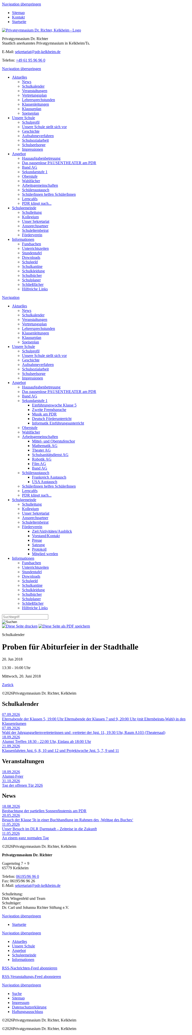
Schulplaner (31, 280)
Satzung (38, 545)
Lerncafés (30, 199)
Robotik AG (42, 459)
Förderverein (32, 235)
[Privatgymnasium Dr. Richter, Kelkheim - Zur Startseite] (41, 30)
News (26, 82)
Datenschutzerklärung (29, 1007)
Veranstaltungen (34, 91)
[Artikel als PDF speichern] (64, 626)
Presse (37, 540)
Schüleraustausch (35, 190)
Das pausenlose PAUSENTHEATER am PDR (59, 163)
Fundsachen (31, 244)
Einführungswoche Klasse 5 (54, 405)
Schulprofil (31, 122)
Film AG (39, 464)
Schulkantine (32, 266)
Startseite (19, 22)
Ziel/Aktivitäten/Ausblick (52, 531)
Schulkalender (33, 86)
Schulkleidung (33, 271)
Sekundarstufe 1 (35, 172)
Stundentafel (32, 253)
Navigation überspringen (21, 4)
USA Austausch (44, 482)
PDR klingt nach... (37, 203)
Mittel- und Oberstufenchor (53, 441)
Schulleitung (32, 212)
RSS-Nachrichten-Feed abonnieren (29, 968)
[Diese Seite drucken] (20, 626)
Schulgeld (30, 262)
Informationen (23, 239)
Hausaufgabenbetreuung (41, 158)
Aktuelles (19, 77)
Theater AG (41, 450)
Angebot (19, 154)
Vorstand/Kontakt (46, 536)
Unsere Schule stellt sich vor (44, 127)
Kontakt (18, 17)
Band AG (29, 167)
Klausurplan (31, 109)
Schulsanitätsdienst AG (50, 455)
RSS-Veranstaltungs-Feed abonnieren (31, 976)
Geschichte (31, 131)
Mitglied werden (45, 554)
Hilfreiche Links (35, 289)
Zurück (8, 685)
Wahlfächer (31, 181)
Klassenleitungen (35, 104)
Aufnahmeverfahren (38, 136)
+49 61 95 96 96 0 (30, 60)
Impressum (20, 1002)
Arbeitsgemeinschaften (40, 185)
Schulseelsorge (34, 145)
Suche (17, 993)
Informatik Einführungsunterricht (58, 423)
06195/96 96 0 (27, 876)
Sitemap (18, 13)
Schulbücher (32, 275)
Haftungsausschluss (27, 1011)
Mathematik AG (45, 446)
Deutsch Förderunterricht (52, 419)
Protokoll (39, 549)
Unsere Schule (23, 118)
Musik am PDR (44, 414)
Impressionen (32, 149)
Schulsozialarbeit (35, 140)
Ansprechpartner (35, 226)
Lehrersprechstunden (38, 100)
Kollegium (30, 217)
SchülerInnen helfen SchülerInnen (49, 194)
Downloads (31, 257)
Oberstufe (30, 176)
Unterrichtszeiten (35, 248)
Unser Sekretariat (35, 221)
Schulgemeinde (24, 208)
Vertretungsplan (34, 95)
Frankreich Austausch (49, 477)
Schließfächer (33, 284)
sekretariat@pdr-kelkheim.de (37, 52)
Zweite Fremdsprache (49, 409)
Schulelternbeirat (35, 230)
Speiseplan (30, 113)
